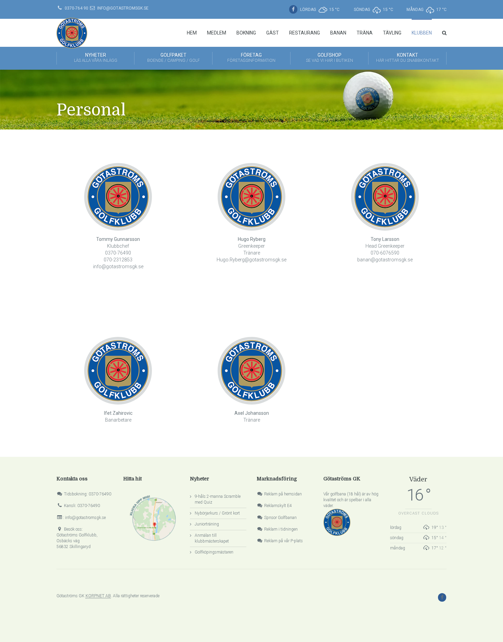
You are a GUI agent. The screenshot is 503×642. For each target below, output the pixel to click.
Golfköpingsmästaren (214, 552)
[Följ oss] (294, 9)
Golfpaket (173, 57)
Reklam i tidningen (281, 529)
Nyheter (95, 57)
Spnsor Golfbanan (280, 517)
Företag (251, 57)
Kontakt (407, 57)
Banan (338, 33)
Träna (365, 33)
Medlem (216, 33)
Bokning (246, 33)
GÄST (272, 33)
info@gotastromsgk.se (123, 8)
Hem (192, 33)
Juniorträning (207, 524)
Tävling (392, 33)
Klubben (422, 33)
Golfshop (329, 57)
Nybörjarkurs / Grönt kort (217, 513)
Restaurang (304, 33)
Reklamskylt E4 (278, 505)
